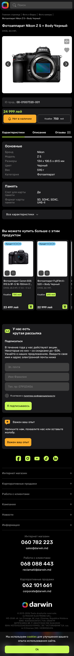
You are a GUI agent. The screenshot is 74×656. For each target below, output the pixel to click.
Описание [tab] (39, 132)
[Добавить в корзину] (30, 306)
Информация (11, 525)
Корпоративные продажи (19, 483)
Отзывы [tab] (63, 132)
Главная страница (11, 14)
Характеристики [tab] (13, 132)
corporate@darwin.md (37, 591)
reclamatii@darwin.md (37, 569)
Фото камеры (45, 14)
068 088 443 (37, 564)
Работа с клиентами (15, 494)
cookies (32, 636)
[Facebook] (18, 458)
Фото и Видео (29, 14)
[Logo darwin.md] (5, 5)
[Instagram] (27, 458)
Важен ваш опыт (18, 442)
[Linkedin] (55, 458)
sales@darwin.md (37, 548)
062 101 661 (37, 585)
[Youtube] (37, 458)
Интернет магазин (14, 473)
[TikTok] (46, 458)
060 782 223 (37, 542)
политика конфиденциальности (39, 396)
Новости (7, 514)
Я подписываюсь (18, 406)
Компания (9, 504)
